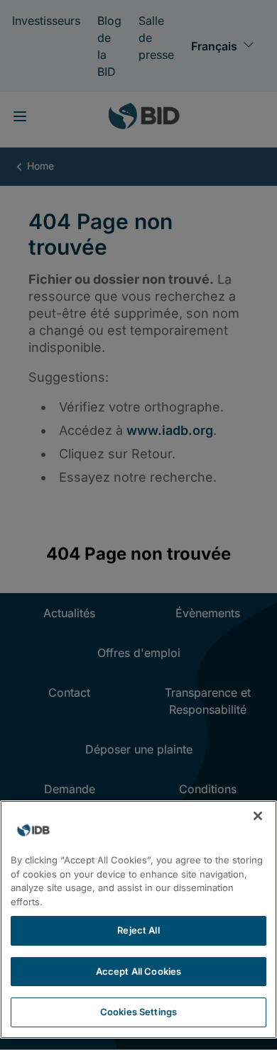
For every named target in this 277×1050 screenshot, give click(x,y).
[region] (138, 919)
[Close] (257, 815)
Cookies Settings (138, 1011)
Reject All (138, 930)
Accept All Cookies (138, 971)
